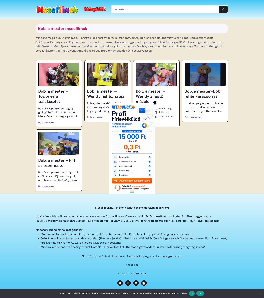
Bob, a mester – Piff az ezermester (56, 163)
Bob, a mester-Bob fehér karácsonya (202, 94)
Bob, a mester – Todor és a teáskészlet (53, 96)
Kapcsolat (132, 264)
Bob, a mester (46, 122)
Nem (200, 293)
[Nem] (260, 293)
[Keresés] (223, 9)
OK (192, 293)
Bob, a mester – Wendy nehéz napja (105, 94)
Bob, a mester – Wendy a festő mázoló (151, 96)
